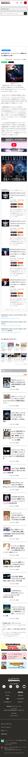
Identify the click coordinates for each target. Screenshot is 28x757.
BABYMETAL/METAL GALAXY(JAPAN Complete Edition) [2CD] (18, 195)
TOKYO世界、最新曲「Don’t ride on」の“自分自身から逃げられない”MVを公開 (14, 578)
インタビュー (7, 702)
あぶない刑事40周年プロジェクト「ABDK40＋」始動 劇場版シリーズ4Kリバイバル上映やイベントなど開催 (18, 435)
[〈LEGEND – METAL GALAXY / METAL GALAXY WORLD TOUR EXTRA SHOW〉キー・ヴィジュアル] (14, 157)
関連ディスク (4, 190)
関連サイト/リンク (19, 190)
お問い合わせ (4, 734)
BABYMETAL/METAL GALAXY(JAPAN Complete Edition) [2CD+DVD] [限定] (18, 223)
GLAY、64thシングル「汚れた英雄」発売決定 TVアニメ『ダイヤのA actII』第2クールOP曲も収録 (14, 417)
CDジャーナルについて (6, 724)
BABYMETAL (8, 59)
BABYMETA (5, 85)
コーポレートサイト (14, 715)
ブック (8, 695)
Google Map (14, 713)
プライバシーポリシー (6, 727)
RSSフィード (4, 730)
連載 (7, 698)
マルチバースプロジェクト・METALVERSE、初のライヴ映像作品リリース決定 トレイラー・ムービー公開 (14, 611)
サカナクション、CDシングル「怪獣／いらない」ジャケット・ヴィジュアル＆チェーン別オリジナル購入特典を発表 (14, 454)
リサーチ (20, 695)
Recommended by (20, 364)
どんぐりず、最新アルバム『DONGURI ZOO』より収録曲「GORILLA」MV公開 (14, 564)
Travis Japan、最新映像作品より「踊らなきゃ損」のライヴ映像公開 (14, 470)
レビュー (20, 702)
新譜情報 (20, 692)
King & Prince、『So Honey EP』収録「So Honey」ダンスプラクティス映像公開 (13, 485)
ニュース (7, 692)
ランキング (20, 698)
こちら (19, 624)
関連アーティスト (11, 190)
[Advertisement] (14, 32)
